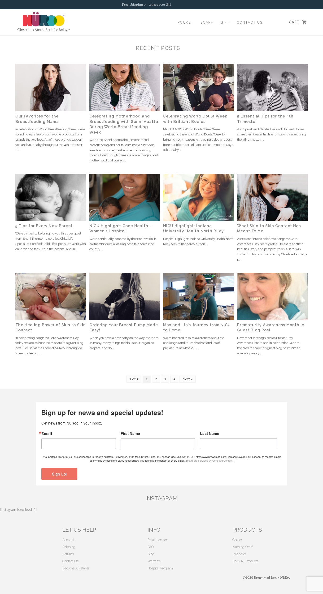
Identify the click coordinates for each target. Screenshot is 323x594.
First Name (130, 433)
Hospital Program (160, 568)
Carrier (237, 540)
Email (46, 433)
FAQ (151, 547)
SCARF (207, 22)
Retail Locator (157, 540)
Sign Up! (59, 474)
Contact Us (249, 22)
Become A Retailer (75, 568)
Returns (68, 554)
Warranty (154, 561)
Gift (225, 22)
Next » (187, 379)
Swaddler (239, 554)
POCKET (185, 22)
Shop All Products (245, 561)
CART (294, 22)
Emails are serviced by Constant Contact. (209, 460)
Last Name (209, 433)
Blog (151, 554)
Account (68, 540)
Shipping (68, 547)
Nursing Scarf (242, 547)
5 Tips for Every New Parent (44, 226)
